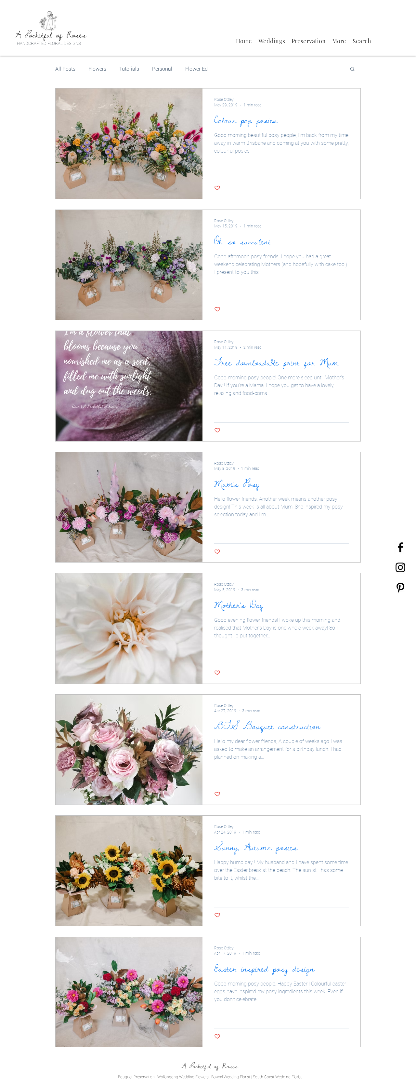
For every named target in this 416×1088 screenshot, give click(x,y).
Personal (162, 68)
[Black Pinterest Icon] (400, 587)
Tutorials (129, 68)
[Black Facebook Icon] (400, 547)
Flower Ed (196, 68)
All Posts (65, 68)
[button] (271, 41)
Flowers (97, 68)
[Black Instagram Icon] (400, 567)
